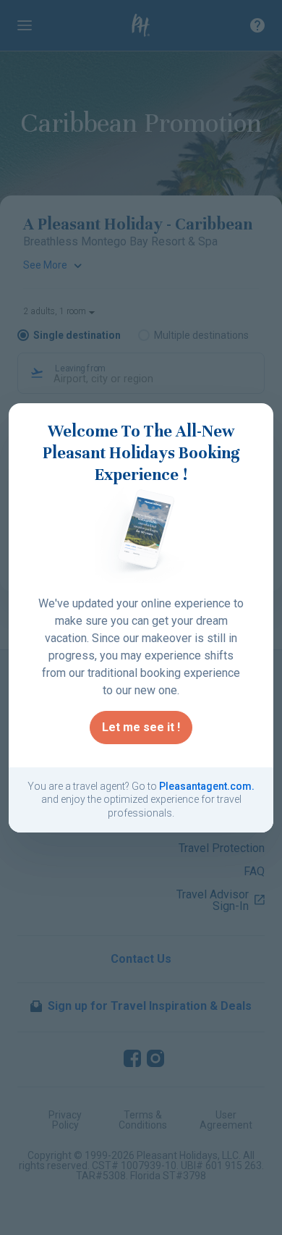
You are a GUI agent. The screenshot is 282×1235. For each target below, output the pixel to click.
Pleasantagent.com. (207, 786)
